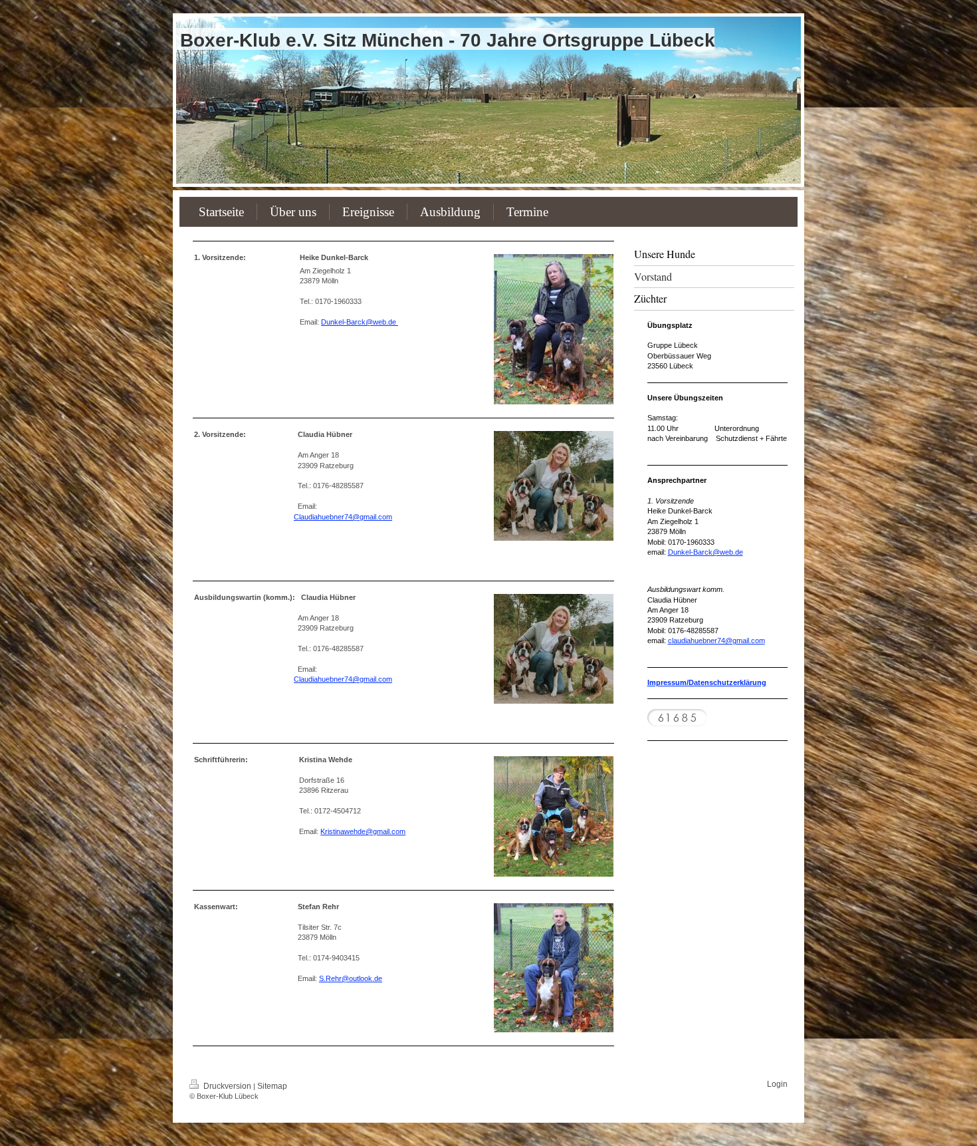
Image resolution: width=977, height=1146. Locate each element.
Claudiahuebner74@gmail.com (343, 517)
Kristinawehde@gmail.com (362, 831)
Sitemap (272, 1086)
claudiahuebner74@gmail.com (716, 641)
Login (777, 1084)
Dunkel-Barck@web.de (359, 322)
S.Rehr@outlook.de (350, 978)
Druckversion (227, 1086)
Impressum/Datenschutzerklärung (706, 682)
